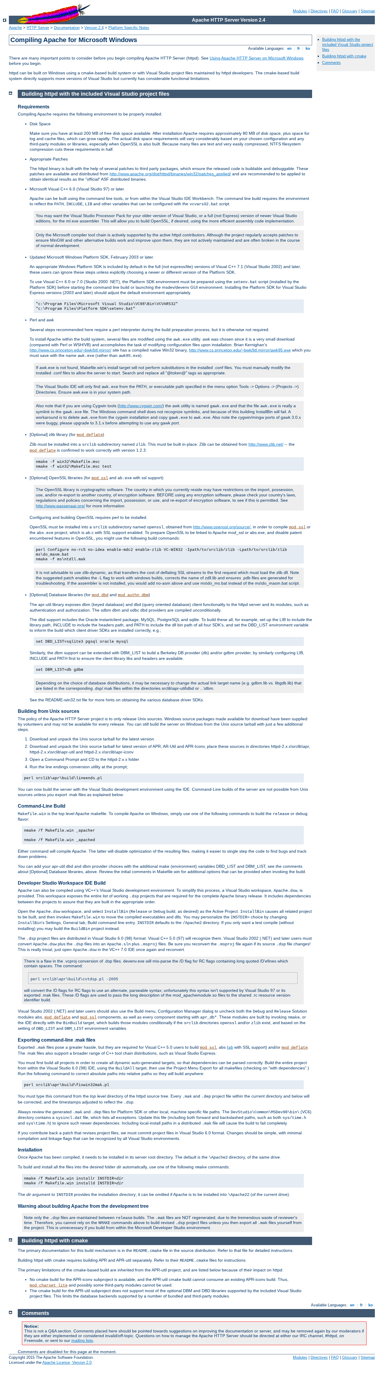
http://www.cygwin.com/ (141, 405)
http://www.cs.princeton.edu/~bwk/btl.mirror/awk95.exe (240, 350)
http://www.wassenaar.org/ (60, 505)
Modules (300, 11)
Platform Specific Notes (128, 27)
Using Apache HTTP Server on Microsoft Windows (256, 58)
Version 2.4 (94, 27)
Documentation (67, 27)
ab (230, 1047)
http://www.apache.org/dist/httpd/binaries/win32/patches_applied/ (170, 173)
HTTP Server (38, 27)
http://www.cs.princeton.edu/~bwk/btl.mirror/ (70, 350)
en (289, 48)
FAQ (335, 11)
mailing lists (82, 1340)
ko (307, 48)
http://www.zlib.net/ (265, 444)
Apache (15, 27)
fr (298, 48)
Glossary (349, 11)
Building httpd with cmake (344, 56)
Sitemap (368, 11)
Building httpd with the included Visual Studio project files (347, 44)
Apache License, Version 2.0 (66, 1362)
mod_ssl (99, 478)
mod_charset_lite (49, 1285)
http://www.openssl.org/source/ (221, 527)
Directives (319, 11)
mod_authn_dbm (133, 595)
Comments (331, 62)
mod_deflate (90, 434)
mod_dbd (100, 595)
